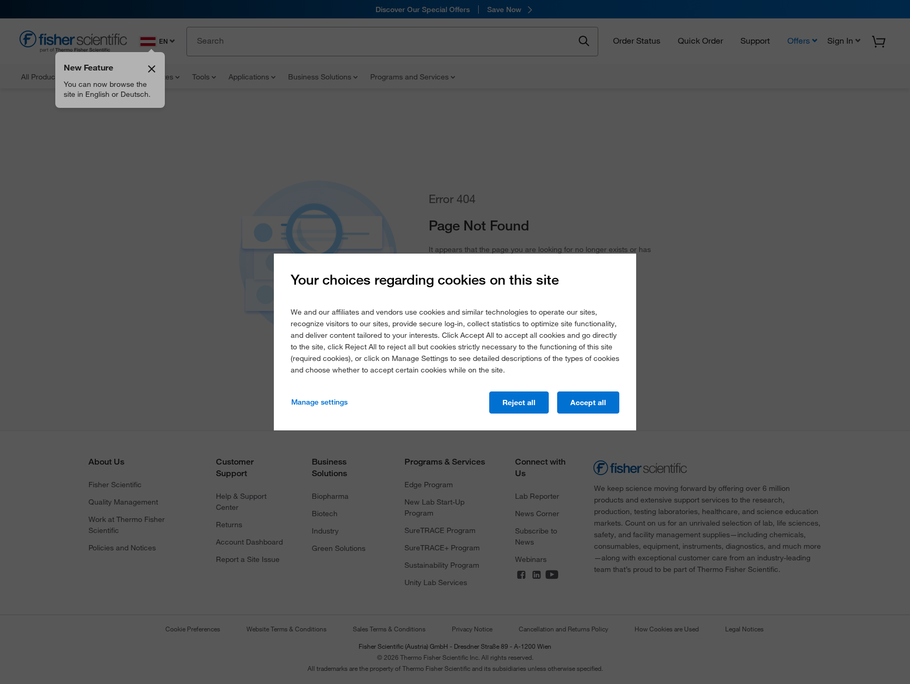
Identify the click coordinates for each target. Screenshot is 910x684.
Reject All (519, 402)
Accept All (588, 402)
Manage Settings (319, 402)
